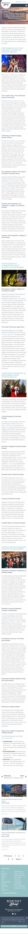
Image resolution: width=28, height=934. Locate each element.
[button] (26, 5)
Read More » (5, 814)
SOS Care (9, 464)
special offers (5, 39)
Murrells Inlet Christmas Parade (16, 480)
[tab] (14, 893)
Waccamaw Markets (7, 738)
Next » (18, 859)
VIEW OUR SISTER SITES (10, 893)
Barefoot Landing (13, 618)
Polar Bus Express (21, 646)
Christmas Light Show (7, 334)
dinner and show (16, 141)
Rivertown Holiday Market (15, 722)
